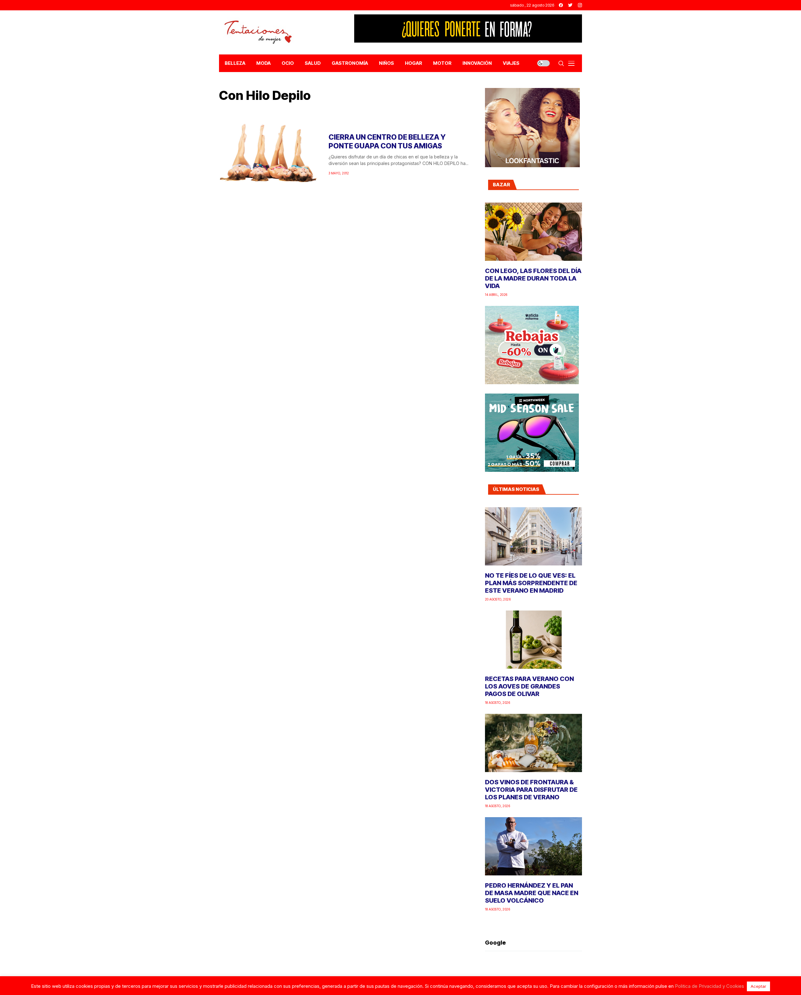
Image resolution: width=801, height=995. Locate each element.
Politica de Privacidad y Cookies (709, 986)
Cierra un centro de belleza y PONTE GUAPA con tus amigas (387, 141)
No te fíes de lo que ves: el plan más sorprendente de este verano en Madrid (531, 583)
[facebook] (561, 5)
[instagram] (580, 5)
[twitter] (570, 5)
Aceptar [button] (758, 986)
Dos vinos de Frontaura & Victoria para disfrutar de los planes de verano (531, 789)
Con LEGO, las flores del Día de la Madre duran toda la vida (533, 278)
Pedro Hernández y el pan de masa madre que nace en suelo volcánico (531, 893)
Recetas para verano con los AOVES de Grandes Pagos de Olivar (529, 686)
